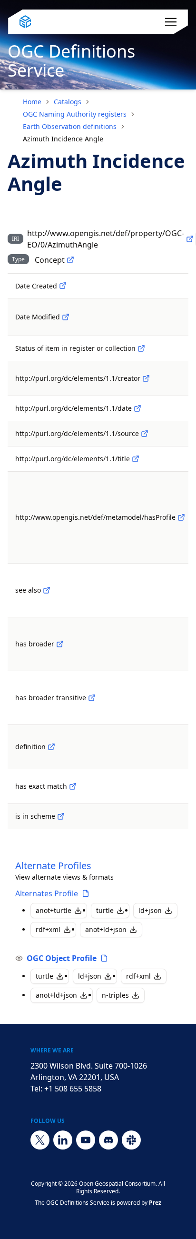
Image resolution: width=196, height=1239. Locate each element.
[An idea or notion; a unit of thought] (70, 260)
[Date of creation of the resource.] (63, 285)
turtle (105, 910)
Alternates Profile (46, 893)
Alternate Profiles (53, 865)
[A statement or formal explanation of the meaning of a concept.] (51, 747)
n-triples (115, 995)
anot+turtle (53, 910)
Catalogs (67, 101)
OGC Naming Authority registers (75, 114)
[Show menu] (170, 22)
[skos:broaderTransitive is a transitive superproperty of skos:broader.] (92, 698)
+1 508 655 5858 (72, 1088)
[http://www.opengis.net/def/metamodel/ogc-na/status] (141, 348)
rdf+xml (48, 929)
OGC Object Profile (62, 958)
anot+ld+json (106, 929)
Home (32, 101)
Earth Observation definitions (70, 126)
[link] (63, 139)
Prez (155, 1203)
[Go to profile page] (85, 893)
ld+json (150, 910)
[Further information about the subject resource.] (46, 590)
